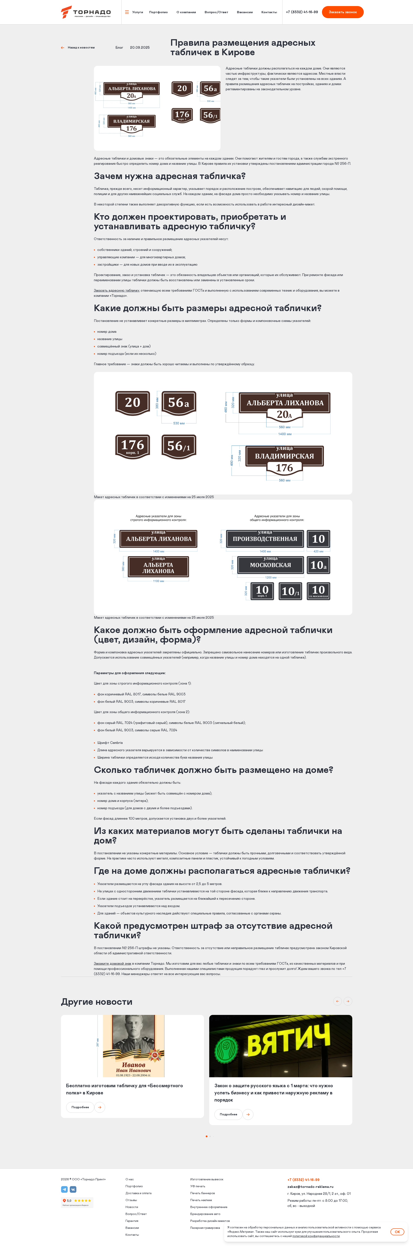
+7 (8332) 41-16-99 (303, 1180)
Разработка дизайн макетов (210, 1221)
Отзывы (131, 1200)
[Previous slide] (337, 1001)
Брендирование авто (205, 1214)
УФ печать (197, 1186)
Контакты (269, 12)
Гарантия (132, 1221)
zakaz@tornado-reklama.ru (310, 1187)
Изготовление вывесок (206, 1179)
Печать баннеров (202, 1193)
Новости (132, 1207)
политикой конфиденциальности (316, 1236)
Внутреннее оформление (208, 1207)
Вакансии (245, 12)
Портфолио (158, 12)
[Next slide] (348, 1001)
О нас (130, 1179)
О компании (186, 12)
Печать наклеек (201, 1200)
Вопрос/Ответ (216, 12)
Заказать (343, 12)
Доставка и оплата (139, 1193)
